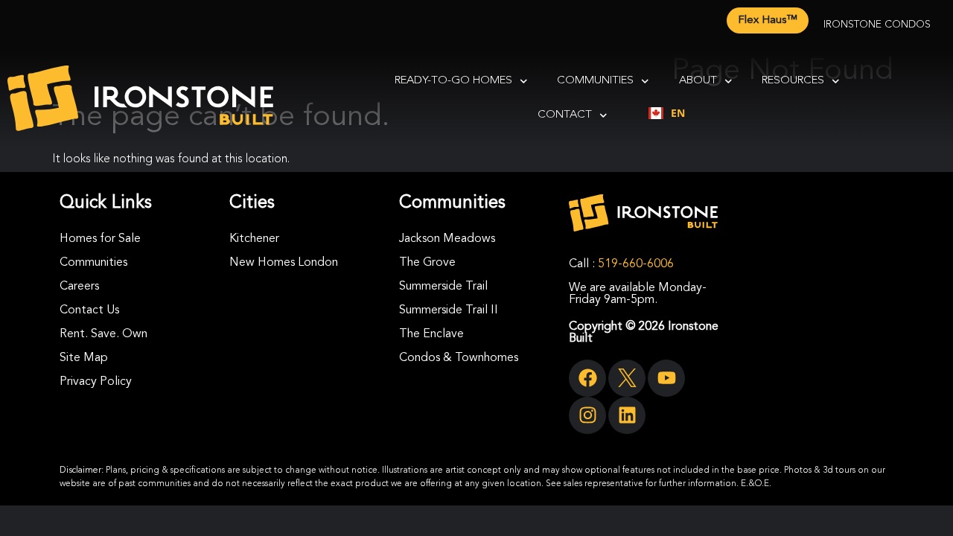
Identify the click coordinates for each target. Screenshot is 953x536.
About (698, 80)
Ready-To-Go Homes (453, 80)
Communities (595, 80)
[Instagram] (587, 415)
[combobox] (666, 113)
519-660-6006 (636, 264)
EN (678, 113)
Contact (565, 115)
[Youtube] (666, 378)
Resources (793, 80)
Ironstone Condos (877, 24)
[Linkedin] (627, 415)
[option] (666, 113)
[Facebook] (587, 378)
